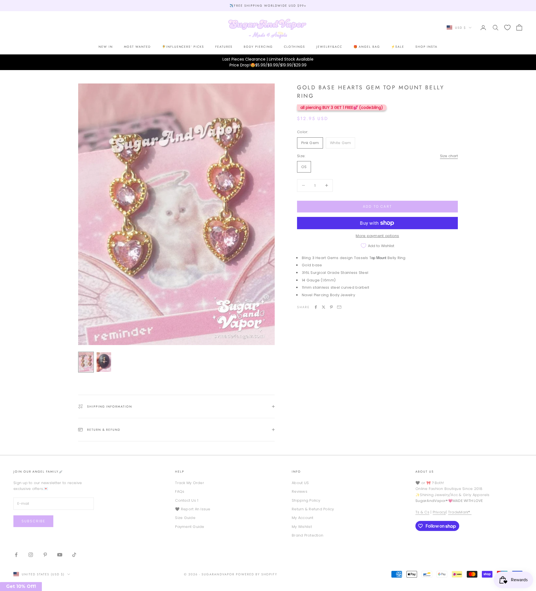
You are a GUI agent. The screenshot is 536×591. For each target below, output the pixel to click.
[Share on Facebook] (316, 307)
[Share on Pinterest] (331, 307)
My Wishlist (302, 526)
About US (300, 482)
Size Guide (185, 517)
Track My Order (189, 482)
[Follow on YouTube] (60, 554)
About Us (424, 471)
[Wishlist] (507, 27)
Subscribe (33, 521)
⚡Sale (397, 46)
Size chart (449, 156)
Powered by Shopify (256, 574)
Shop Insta (426, 46)
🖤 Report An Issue (192, 509)
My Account (303, 517)
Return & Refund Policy (313, 509)
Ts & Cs (422, 512)
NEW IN (106, 46)
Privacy (439, 512)
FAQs (179, 491)
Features (224, 46)
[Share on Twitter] (323, 307)
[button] (21, 586)
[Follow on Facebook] (16, 554)
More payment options (377, 235)
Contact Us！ (187, 500)
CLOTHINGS (294, 46)
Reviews (299, 491)
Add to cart (377, 206)
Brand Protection (307, 535)
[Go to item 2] (104, 362)
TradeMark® (460, 512)
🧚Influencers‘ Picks (183, 46)
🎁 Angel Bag (366, 46)
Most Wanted (137, 46)
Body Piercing (258, 46)
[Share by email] (339, 307)
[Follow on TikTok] (74, 554)
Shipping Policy (306, 500)
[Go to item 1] (86, 362)
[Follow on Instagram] (31, 554)
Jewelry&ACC (329, 46)
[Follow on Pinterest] (45, 554)
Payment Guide (189, 526)
